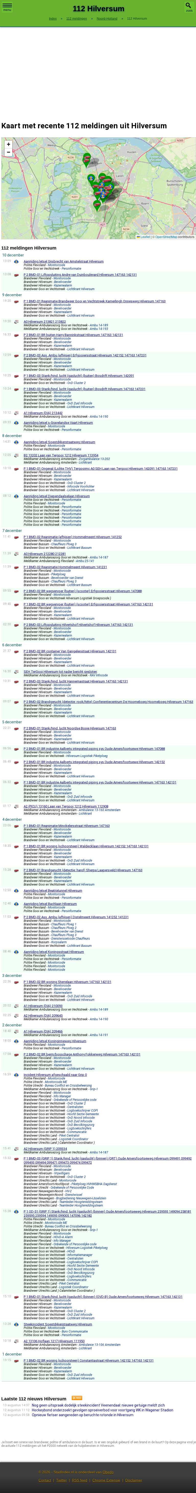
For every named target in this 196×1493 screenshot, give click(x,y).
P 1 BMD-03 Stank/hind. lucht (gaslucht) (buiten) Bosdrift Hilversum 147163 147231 (84, 389)
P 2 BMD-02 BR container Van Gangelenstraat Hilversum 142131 (70, 651)
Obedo (108, 1472)
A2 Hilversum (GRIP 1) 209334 (45, 1149)
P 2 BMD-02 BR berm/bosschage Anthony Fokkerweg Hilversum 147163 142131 (82, 1054)
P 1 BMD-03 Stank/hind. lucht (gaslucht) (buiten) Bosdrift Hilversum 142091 (79, 376)
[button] (103, 196)
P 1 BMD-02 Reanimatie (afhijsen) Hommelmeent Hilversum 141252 (73, 537)
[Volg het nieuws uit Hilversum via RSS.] (75, 1398)
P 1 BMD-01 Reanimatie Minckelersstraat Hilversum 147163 (67, 826)
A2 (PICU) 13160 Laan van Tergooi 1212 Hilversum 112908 (66, 806)
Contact (45, 1480)
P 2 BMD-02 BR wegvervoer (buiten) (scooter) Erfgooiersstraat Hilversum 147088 (83, 591)
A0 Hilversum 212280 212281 (45, 554)
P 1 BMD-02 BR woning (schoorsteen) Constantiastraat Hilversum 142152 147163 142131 (89, 1360)
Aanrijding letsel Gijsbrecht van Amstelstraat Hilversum (64, 261)
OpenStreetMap (166, 236)
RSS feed (79, 1480)
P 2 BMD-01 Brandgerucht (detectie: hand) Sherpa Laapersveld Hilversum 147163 (83, 870)
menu (7, 10)
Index (53, 18)
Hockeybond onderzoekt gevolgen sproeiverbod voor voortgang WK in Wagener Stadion (102, 1410)
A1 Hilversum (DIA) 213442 (43, 413)
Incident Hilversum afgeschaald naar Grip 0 (55, 1075)
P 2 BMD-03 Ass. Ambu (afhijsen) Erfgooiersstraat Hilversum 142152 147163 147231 (85, 355)
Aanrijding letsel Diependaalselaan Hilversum (57, 496)
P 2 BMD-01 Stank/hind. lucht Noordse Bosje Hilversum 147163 (70, 728)
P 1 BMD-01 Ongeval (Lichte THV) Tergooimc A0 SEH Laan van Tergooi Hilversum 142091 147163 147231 (101, 468)
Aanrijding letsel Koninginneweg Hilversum (55, 1041)
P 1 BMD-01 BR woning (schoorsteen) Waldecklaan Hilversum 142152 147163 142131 (86, 846)
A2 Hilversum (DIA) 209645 (43, 1015)
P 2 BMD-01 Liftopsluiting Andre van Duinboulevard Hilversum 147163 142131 (80, 275)
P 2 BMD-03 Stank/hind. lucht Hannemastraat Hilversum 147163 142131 (76, 681)
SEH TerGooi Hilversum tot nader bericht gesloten (60, 672)
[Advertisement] (98, 71)
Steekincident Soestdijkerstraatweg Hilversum (58, 1324)
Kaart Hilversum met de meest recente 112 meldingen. (98, 188)
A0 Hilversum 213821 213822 (45, 322)
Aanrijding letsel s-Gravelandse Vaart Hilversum (58, 423)
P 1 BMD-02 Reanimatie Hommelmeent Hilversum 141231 (65, 567)
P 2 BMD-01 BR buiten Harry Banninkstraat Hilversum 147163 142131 (73, 335)
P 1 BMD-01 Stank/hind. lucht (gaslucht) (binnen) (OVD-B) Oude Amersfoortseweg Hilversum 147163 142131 (103, 1297)
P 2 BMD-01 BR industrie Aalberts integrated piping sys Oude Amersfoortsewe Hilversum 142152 (94, 762)
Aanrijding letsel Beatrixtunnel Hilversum (53, 890)
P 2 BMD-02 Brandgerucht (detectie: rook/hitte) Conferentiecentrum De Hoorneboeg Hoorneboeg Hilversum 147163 (108, 702)
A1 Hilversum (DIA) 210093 (43, 1006)
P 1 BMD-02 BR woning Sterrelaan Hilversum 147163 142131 (67, 982)
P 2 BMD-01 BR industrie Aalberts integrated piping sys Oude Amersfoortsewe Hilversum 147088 (94, 749)
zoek (189, 11)
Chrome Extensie (106, 1480)
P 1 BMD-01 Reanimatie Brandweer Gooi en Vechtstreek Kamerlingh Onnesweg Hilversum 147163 (95, 301)
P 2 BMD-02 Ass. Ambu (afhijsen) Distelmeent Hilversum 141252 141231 (76, 917)
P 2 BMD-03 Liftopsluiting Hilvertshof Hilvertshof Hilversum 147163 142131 (78, 625)
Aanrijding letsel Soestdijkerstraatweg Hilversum (59, 442)
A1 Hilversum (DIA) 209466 (43, 1031)
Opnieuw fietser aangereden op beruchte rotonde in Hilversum (82, 1415)
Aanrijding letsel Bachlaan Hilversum (50, 904)
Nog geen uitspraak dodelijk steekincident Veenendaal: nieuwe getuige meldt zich (98, 1405)
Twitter (61, 1480)
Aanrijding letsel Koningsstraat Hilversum (54, 952)
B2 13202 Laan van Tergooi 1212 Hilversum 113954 (61, 455)
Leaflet (145, 236)
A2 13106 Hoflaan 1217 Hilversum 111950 (54, 1341)
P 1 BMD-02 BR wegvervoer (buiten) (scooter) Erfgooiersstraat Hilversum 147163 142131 (88, 604)
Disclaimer (133, 1480)
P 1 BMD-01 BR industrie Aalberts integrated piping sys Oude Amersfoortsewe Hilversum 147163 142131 (100, 782)
